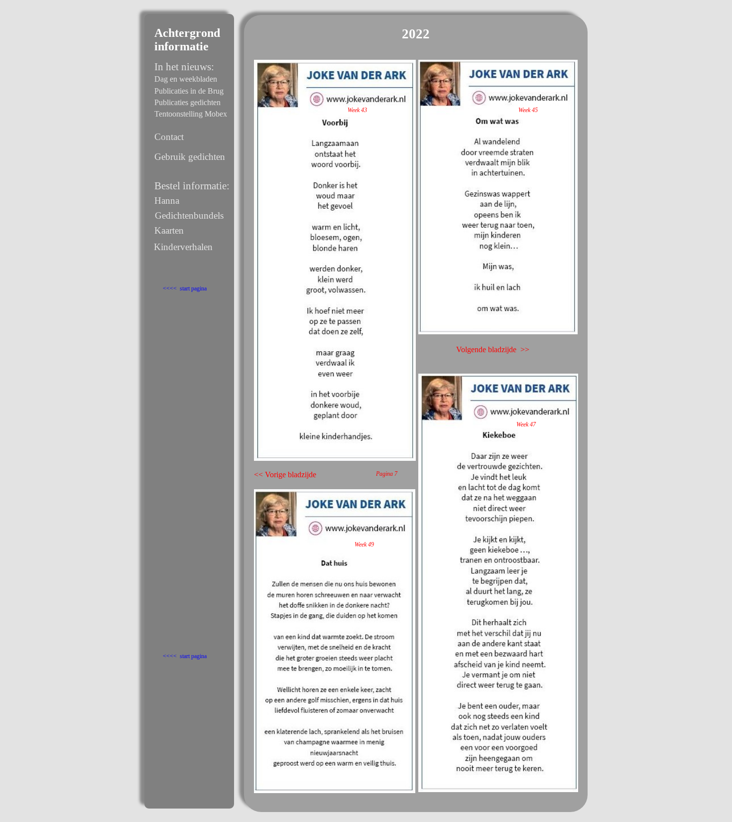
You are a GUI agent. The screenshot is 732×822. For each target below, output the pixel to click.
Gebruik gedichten (189, 156)
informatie (181, 46)
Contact (169, 137)
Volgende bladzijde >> (492, 349)
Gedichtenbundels (189, 215)
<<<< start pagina (185, 288)
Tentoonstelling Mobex (190, 114)
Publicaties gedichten (187, 102)
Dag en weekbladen (185, 79)
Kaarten (169, 230)
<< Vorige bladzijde (285, 474)
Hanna (166, 200)
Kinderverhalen (183, 247)
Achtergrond (187, 32)
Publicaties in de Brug (189, 91)
